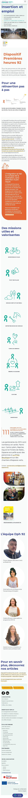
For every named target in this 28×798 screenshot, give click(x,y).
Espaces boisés (5, 738)
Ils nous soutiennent (7, 752)
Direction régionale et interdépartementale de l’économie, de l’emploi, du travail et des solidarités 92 (13, 149)
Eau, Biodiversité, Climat (8, 735)
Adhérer (4, 767)
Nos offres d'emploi (6, 719)
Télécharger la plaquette (12, 522)
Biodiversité (5, 730)
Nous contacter (18, 687)
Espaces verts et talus (7, 739)
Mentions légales (22, 790)
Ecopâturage (5, 736)
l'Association (6, 697)
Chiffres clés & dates (7, 705)
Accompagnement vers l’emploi (14, 15)
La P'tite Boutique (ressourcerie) (9, 744)
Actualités (4, 761)
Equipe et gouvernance (7, 701)
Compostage (5, 732)
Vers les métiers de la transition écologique (12, 717)
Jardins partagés (6, 741)
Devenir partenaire (6, 750)
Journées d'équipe (6, 742)
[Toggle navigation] (25, 1)
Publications (6, 687)
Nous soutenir (5, 765)
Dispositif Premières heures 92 (14, 20)
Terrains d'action (5, 728)
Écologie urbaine (7, 724)
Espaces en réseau (6, 754)
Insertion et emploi (8, 709)
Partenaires (5, 748)
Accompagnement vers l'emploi (9, 711)
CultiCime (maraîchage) (8, 733)
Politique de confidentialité (19, 789)
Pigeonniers (5, 745)
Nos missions (5, 699)
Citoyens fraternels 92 (8, 139)
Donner (4, 768)
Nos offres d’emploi (10, 25)
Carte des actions (6, 726)
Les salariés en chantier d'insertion (10, 713)
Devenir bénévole (6, 770)
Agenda (4, 763)
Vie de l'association (8, 759)
